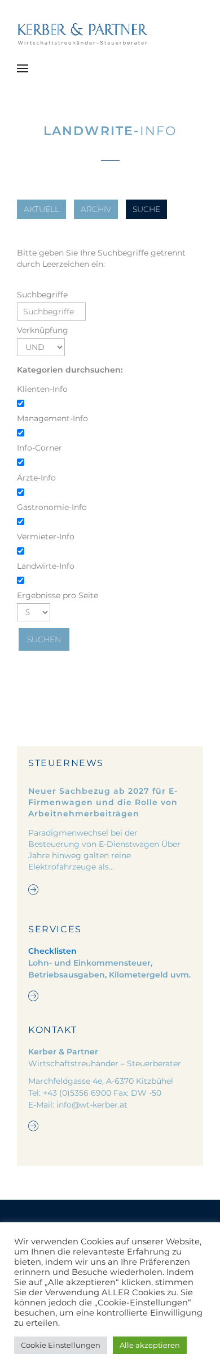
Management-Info (52, 418)
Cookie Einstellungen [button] (60, 1345)
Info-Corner (39, 448)
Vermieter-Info (45, 536)
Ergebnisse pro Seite (57, 595)
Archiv (96, 209)
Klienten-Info (42, 389)
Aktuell (41, 209)
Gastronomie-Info (52, 507)
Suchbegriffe (42, 294)
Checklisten (52, 951)
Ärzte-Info (36, 478)
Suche (146, 209)
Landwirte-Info (45, 566)
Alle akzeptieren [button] (150, 1345)
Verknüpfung (42, 330)
